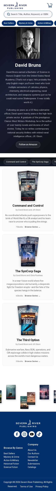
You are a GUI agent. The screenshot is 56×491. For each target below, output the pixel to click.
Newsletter (33, 460)
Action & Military (44, 23)
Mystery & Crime (26, 23)
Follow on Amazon (28, 144)
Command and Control (16, 162)
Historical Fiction (11, 464)
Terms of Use (26, 486)
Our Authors (33, 453)
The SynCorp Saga (40, 162)
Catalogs (32, 467)
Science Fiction (11, 467)
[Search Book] (8, 14)
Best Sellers (9, 23)
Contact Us (33, 457)
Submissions (34, 464)
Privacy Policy (42, 486)
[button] (49, 5)
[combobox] (28, 14)
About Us (32, 450)
